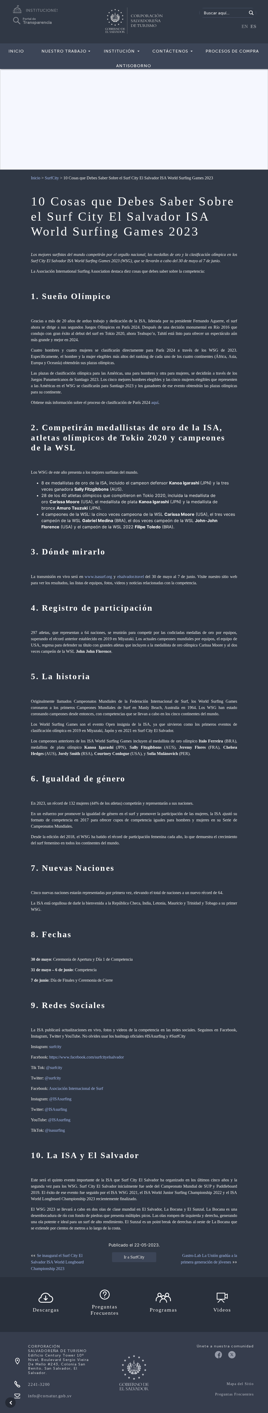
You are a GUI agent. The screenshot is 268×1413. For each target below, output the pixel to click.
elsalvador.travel (130, 576)
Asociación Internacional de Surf (76, 1088)
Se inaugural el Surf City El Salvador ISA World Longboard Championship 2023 (57, 1262)
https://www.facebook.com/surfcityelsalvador (86, 1057)
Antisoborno (133, 65)
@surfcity (54, 1067)
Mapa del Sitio (240, 1384)
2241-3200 (39, 1384)
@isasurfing (55, 1130)
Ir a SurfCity (134, 1257)
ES (253, 26)
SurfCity (52, 178)
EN (245, 26)
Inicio (16, 51)
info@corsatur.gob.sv (50, 1396)
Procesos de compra (232, 51)
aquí (154, 402)
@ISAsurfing (60, 1099)
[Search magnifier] (251, 12)
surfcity (55, 1046)
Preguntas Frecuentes (234, 1394)
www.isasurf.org (98, 576)
